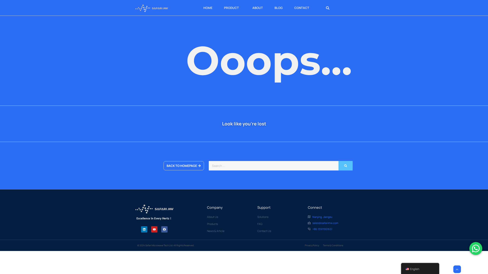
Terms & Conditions (333, 245)
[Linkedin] (144, 229)
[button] (328, 8)
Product (231, 8)
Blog (278, 8)
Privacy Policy (312, 245)
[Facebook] (164, 229)
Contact (301, 8)
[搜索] (346, 165)
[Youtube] (154, 229)
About (257, 8)
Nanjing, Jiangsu (322, 217)
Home (207, 8)
